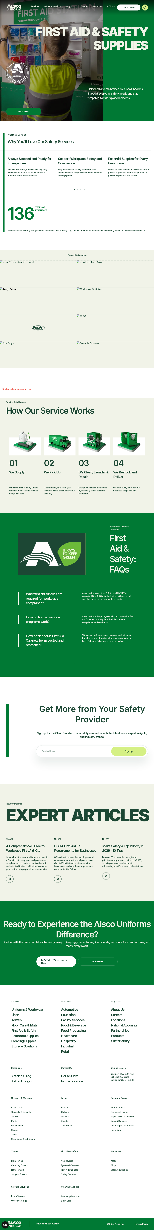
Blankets (65, 1107)
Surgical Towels (19, 1174)
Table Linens (67, 1125)
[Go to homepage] (14, 7)
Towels (16, 1020)
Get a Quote (128, 7)
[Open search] (145, 7)
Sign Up (128, 751)
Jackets (15, 1116)
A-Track (111, 6)
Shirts (14, 1134)
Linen (15, 1015)
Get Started (23, 111)
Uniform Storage (19, 1200)
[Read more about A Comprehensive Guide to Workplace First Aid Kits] (10, 879)
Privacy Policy (141, 1224)
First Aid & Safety (23, 1030)
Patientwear (17, 1125)
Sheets (64, 1121)
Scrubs (14, 1130)
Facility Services (72, 1020)
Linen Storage (18, 1196)
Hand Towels (17, 1170)
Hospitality (68, 1041)
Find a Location (72, 1081)
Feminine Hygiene (119, 1112)
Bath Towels (17, 1161)
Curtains (65, 1112)
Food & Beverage (73, 1025)
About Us (118, 1009)
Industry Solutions (52, 6)
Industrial (67, 1046)
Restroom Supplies (24, 1036)
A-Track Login (21, 1081)
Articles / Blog (21, 1076)
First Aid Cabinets (69, 1170)
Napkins (65, 1116)
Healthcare (69, 1036)
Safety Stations (68, 1174)
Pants (14, 1121)
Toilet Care (116, 1130)
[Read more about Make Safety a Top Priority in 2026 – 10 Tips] (106, 876)
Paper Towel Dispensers (122, 1116)
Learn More (97, 961)
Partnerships (120, 1030)
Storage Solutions (24, 1046)
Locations (98, 6)
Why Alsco (71, 6)
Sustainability (120, 1041)
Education (68, 1015)
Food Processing (73, 1030)
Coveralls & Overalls (21, 1112)
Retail (65, 1051)
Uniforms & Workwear (27, 1009)
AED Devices (67, 1161)
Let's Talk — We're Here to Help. (54, 961)
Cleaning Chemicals (70, 1196)
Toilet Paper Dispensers (122, 1125)
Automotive (69, 1009)
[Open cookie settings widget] (5, 1225)
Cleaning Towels (19, 1165)
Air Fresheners (118, 1107)
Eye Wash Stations (70, 1165)
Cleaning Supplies (23, 1041)
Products (117, 1036)
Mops (113, 1165)
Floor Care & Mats (24, 1025)
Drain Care (66, 1200)
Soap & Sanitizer (119, 1121)
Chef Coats (16, 1107)
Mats (113, 1161)
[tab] (74, 189)
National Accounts (124, 1025)
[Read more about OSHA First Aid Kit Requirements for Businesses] (58, 879)
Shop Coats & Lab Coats (23, 1139)
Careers (85, 6)
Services (35, 6)
